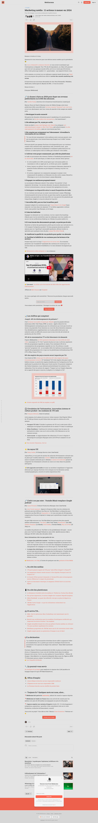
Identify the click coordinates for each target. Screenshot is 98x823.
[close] (62, 778)
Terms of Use (55, 799)
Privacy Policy (59, 801)
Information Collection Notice (48, 801)
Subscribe (49, 796)
